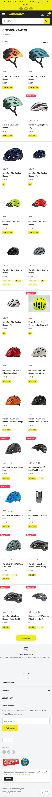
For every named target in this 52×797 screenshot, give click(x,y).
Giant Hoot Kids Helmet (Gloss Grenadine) (12, 371)
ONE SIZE (32, 136)
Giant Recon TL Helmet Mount (37, 516)
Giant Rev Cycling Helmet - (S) (38, 126)
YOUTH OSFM (7, 87)
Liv (29, 622)
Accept (8, 779)
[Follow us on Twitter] (26, 8)
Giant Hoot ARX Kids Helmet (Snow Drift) (36, 371)
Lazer (4, 83)
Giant (30, 131)
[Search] (47, 21)
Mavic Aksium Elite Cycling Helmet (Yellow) (38, 323)
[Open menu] (3, 14)
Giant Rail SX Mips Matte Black (12, 468)
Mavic (30, 328)
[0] (47, 14)
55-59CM (6, 478)
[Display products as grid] (44, 42)
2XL (8, 285)
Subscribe (10, 728)
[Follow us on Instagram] (31, 8)
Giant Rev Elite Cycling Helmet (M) (37, 174)
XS (9, 281)
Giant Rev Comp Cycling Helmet (12, 271)
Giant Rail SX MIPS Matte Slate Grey (12, 565)
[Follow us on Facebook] (21, 8)
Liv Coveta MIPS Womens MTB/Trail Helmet (38, 617)
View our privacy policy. (22, 774)
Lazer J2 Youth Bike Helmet (10, 77)
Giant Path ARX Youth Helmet (11, 222)
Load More (26, 638)
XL (4, 285)
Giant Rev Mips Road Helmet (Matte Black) (37, 565)
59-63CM (6, 527)
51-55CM (32, 478)
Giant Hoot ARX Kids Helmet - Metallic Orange (12, 420)
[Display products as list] (48, 42)
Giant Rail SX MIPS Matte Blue (12, 516)
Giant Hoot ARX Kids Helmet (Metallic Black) (38, 420)
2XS (4, 281)
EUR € (6, 740)
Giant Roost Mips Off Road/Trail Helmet (36, 468)
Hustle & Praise (15, 792)
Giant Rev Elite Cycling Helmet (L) (11, 174)
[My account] (42, 14)
